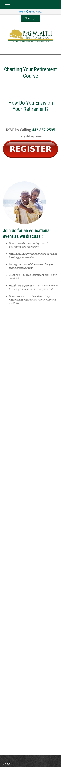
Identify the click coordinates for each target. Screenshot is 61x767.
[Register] (30, 157)
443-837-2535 (43, 129)
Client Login (30, 18)
